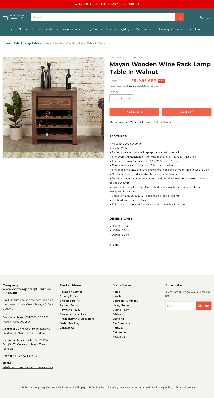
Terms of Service (71, 291)
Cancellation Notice (73, 314)
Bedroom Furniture (125, 301)
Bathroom (119, 332)
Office (117, 314)
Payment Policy (70, 310)
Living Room (121, 305)
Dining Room (121, 310)
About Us (119, 337)
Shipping (131, 86)
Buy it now (187, 112)
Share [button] (116, 244)
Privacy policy (164, 387)
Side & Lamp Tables (27, 43)
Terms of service (185, 387)
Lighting (118, 319)
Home (7, 43)
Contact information (141, 387)
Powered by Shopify (73, 387)
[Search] (179, 17)
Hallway (118, 328)
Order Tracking (70, 323)
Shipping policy (117, 387)
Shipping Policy (70, 301)
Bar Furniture (121, 323)
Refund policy (96, 387)
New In (117, 296)
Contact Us (67, 328)
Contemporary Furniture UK (45, 387)
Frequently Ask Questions (77, 319)
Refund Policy (69, 305)
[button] (208, 17)
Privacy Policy (69, 296)
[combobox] (103, 17)
